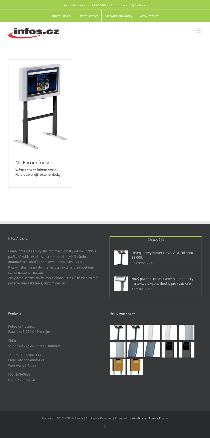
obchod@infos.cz (135, 5)
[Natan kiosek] (117, 349)
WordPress (139, 418)
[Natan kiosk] (186, 332)
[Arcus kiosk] (152, 332)
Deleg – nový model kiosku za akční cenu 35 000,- (162, 255)
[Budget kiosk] (135, 349)
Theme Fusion (158, 418)
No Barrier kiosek (34, 163)
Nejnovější (156, 239)
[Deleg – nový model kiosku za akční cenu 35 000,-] (121, 257)
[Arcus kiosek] (169, 332)
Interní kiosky (46, 169)
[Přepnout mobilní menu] (199, 30)
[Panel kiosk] (169, 349)
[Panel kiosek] (186, 349)
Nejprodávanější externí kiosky (37, 174)
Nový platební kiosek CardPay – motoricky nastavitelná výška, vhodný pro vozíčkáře (162, 281)
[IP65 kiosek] (135, 367)
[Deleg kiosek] (135, 332)
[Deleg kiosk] (117, 332)
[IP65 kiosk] (117, 367)
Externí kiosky (25, 169)
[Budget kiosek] (152, 349)
